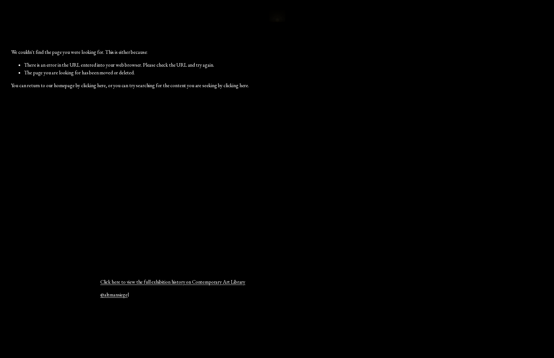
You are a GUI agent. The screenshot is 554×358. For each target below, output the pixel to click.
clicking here (93, 85)
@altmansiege (114, 294)
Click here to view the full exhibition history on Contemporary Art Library (172, 282)
